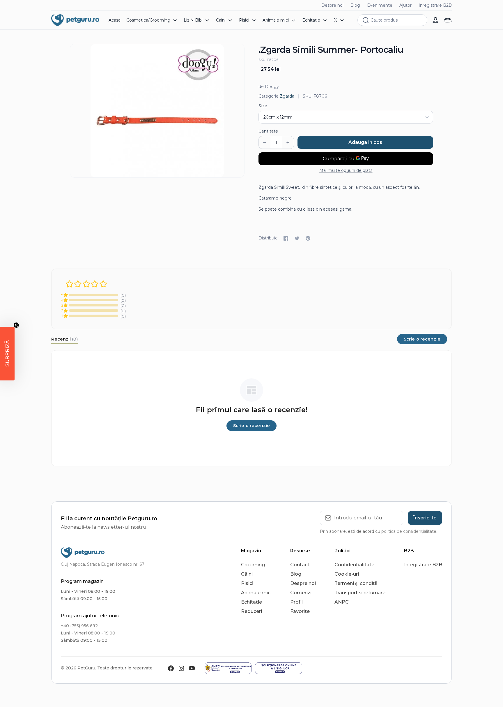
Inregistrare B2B (435, 5)
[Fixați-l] (308, 238)
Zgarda (287, 96)
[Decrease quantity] (264, 142)
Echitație (251, 602)
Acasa (115, 20)
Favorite (300, 611)
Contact (299, 564)
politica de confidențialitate (408, 531)
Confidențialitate (354, 564)
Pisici (247, 583)
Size (262, 105)
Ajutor (405, 5)
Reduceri (251, 611)
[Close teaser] (16, 325)
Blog (355, 5)
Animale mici (256, 592)
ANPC (341, 602)
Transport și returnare (359, 592)
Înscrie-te (425, 518)
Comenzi (300, 592)
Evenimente (379, 5)
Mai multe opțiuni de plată (346, 170)
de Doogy (268, 86)
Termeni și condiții (355, 583)
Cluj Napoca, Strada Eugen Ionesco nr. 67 (102, 564)
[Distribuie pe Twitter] (297, 238)
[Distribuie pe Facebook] (286, 238)
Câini (247, 574)
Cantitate (268, 131)
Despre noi (332, 5)
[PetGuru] (75, 20)
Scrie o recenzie (422, 339)
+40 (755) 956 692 (79, 625)
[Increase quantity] (288, 142)
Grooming (253, 564)
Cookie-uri (346, 574)
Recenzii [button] (64, 339)
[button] (7, 353)
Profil (296, 602)
